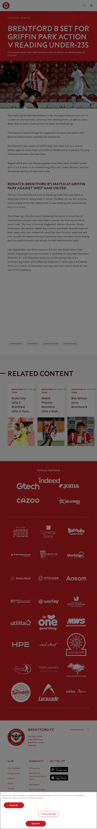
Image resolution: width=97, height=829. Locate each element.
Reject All (36, 824)
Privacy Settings (48, 814)
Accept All (14, 805)
